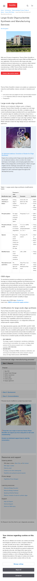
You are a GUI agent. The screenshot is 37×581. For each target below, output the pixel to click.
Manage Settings (18, 564)
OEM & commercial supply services (18, 302)
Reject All (18, 570)
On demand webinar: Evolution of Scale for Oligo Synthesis (18, 154)
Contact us (20, 300)
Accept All (18, 575)
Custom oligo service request (10, 73)
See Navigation (4, 28)
